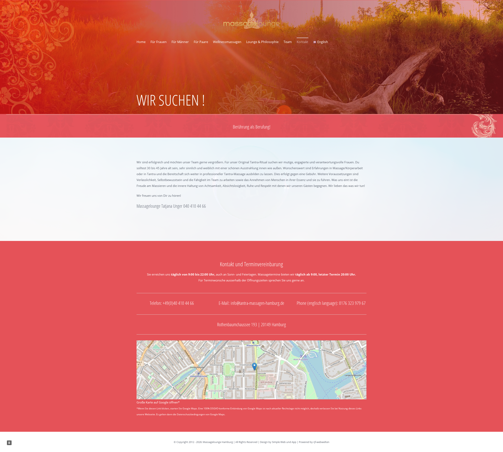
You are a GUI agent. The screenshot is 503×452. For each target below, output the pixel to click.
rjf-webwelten (321, 442)
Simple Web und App (284, 442)
